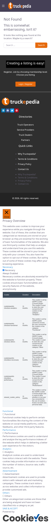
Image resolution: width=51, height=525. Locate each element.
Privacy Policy (24, 164)
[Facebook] (8, 110)
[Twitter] (12, 110)
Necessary (10, 270)
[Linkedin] (3, 110)
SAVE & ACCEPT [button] (10, 508)
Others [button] (6, 492)
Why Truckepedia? (27, 153)
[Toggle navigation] (3, 6)
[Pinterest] (17, 110)
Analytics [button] (7, 448)
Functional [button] (8, 411)
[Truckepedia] (19, 5)
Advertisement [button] (10, 470)
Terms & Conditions (27, 159)
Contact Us (23, 169)
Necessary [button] (8, 267)
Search (41, 45)
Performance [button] (9, 430)
